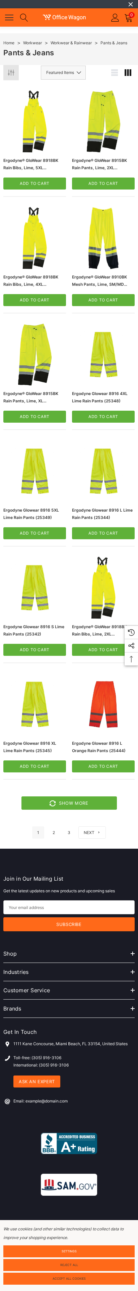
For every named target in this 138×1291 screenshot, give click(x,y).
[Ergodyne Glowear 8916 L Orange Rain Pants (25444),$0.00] (103, 704)
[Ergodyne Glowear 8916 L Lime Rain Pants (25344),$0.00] (103, 471)
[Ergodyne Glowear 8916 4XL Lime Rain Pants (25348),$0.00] (103, 354)
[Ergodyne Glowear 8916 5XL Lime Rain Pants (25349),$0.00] (34, 471)
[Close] (130, 4)
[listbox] (63, 73)
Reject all (69, 1265)
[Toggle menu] (10, 17)
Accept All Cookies (69, 1278)
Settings (69, 1251)
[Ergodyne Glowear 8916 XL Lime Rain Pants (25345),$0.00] (34, 704)
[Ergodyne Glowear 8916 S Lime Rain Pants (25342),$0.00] (34, 588)
